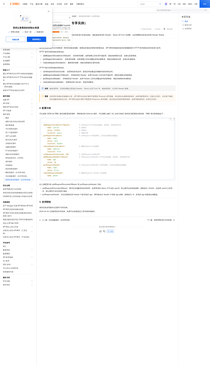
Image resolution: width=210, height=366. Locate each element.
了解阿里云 (80, 4)
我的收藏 (169, 29)
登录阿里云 (36, 39)
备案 (184, 4)
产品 (31, 4)
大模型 (24, 4)
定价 (52, 4)
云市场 (59, 4)
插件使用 (73, 16)
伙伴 (66, 4)
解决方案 (39, 4)
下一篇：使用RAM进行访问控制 (159, 220)
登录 (204, 4)
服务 (71, 4)
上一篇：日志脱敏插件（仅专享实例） (56, 220)
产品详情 (157, 29)
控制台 (190, 4)
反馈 (111, 231)
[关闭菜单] (4, 4)
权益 (46, 4)
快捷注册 (15, 39)
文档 (179, 4)
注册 (195, 4)
